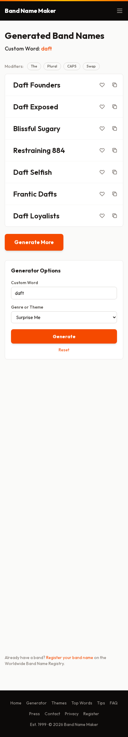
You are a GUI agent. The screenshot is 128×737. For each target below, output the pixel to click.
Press (34, 713)
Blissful (24, 128)
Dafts (47, 193)
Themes (59, 703)
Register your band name (69, 657)
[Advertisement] (64, 433)
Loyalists (45, 215)
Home (15, 703)
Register (91, 713)
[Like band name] (102, 85)
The (34, 66)
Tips (101, 703)
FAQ (114, 703)
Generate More (34, 242)
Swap (91, 66)
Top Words (81, 703)
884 (58, 150)
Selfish (41, 172)
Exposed (44, 106)
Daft (21, 84)
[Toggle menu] (119, 10)
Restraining (32, 150)
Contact (52, 713)
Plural (52, 66)
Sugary (49, 128)
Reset (64, 350)
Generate (64, 336)
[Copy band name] (115, 85)
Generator (36, 703)
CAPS (72, 66)
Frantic (25, 193)
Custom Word (24, 282)
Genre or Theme (27, 307)
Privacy (72, 713)
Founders (45, 84)
